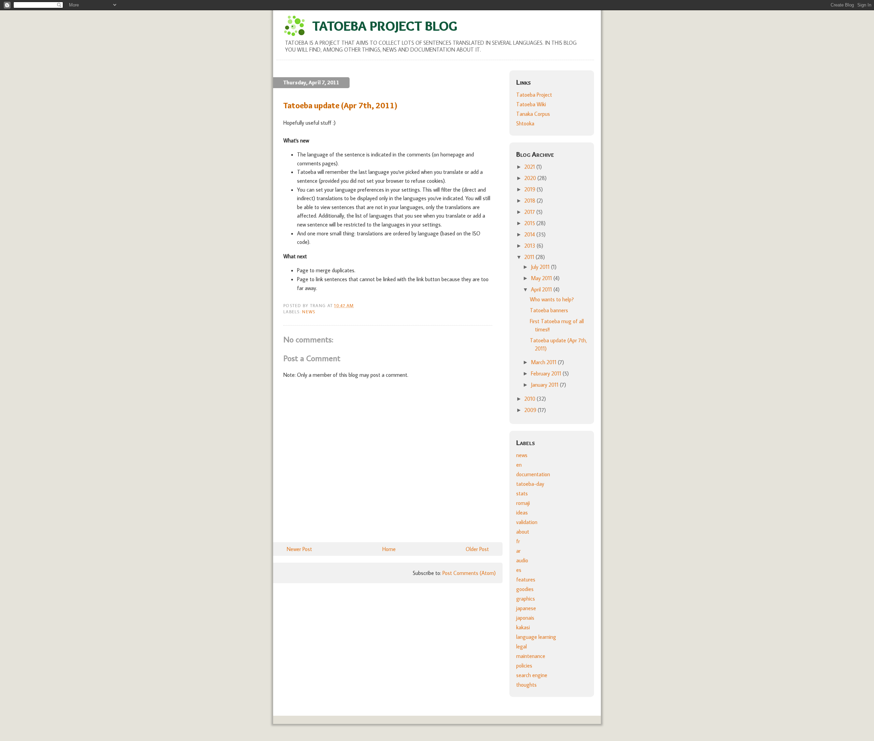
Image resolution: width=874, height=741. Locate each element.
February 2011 (547, 373)
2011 (530, 256)
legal (521, 646)
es (518, 569)
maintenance (530, 656)
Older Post (477, 549)
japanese (526, 608)
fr (518, 541)
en (519, 464)
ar (518, 550)
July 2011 (541, 266)
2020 (530, 178)
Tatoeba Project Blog (384, 25)
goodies (525, 589)
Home (389, 549)
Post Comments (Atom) (469, 573)
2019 (530, 189)
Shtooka (525, 123)
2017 (530, 211)
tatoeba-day (530, 483)
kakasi (523, 627)
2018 (530, 200)
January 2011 (545, 384)
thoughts (526, 684)
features (525, 579)
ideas (522, 512)
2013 (530, 245)
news (308, 311)
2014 (530, 234)
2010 (530, 398)
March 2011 (544, 362)
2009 (531, 410)
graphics (525, 598)
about (522, 531)
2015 (530, 223)
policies (524, 665)
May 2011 (542, 278)
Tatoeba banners (549, 310)
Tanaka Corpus (533, 113)
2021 (530, 166)
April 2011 (542, 289)
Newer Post (299, 549)
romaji (523, 502)
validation (526, 522)
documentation (533, 474)
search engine (531, 675)
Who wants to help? (552, 299)
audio (522, 560)
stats (522, 493)
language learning (536, 636)
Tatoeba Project (534, 94)
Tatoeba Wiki (531, 104)
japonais (525, 617)
